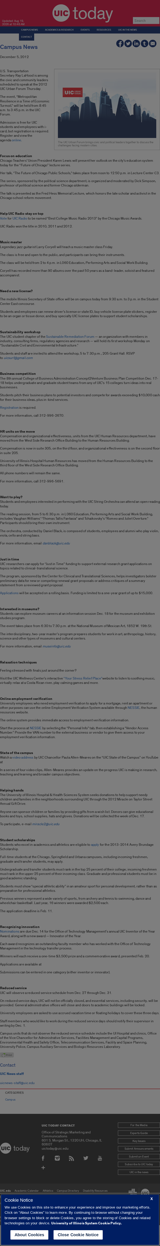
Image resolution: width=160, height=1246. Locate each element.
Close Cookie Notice (78, 1234)
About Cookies (29, 1234)
